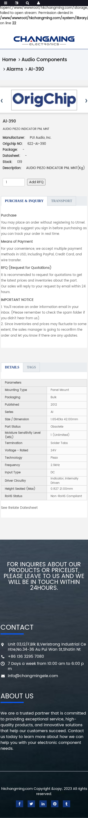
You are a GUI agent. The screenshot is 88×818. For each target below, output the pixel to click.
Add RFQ (36, 182)
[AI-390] (44, 100)
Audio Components (44, 60)
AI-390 (36, 69)
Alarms (14, 69)
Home (9, 60)
